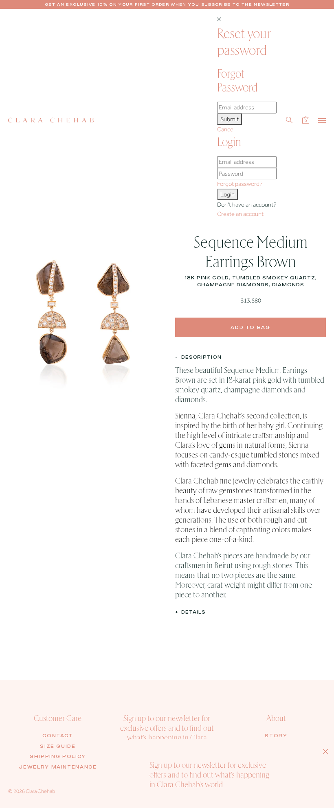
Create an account (240, 214)
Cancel (226, 129)
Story (276, 735)
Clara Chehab (40, 791)
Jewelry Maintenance (58, 767)
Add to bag (250, 327)
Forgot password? (239, 183)
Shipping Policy (58, 756)
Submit (229, 119)
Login (227, 194)
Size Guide (58, 746)
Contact (57, 735)
